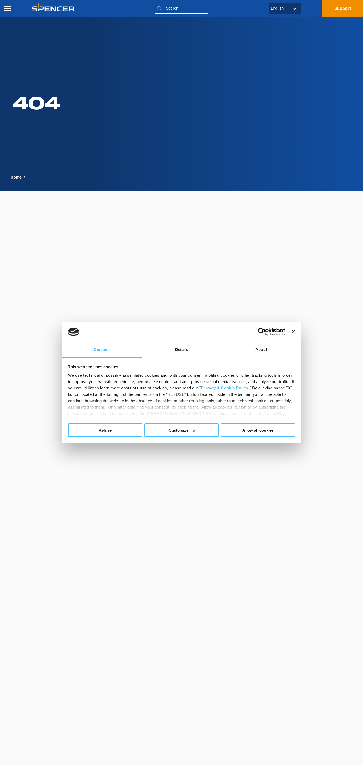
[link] (342, 8)
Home (16, 177)
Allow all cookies (258, 430)
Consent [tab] (102, 349)
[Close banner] (293, 332)
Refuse (105, 430)
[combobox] (271, 8)
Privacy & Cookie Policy (224, 388)
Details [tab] (181, 349)
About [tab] (261, 349)
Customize (178, 430)
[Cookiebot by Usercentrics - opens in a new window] (262, 332)
